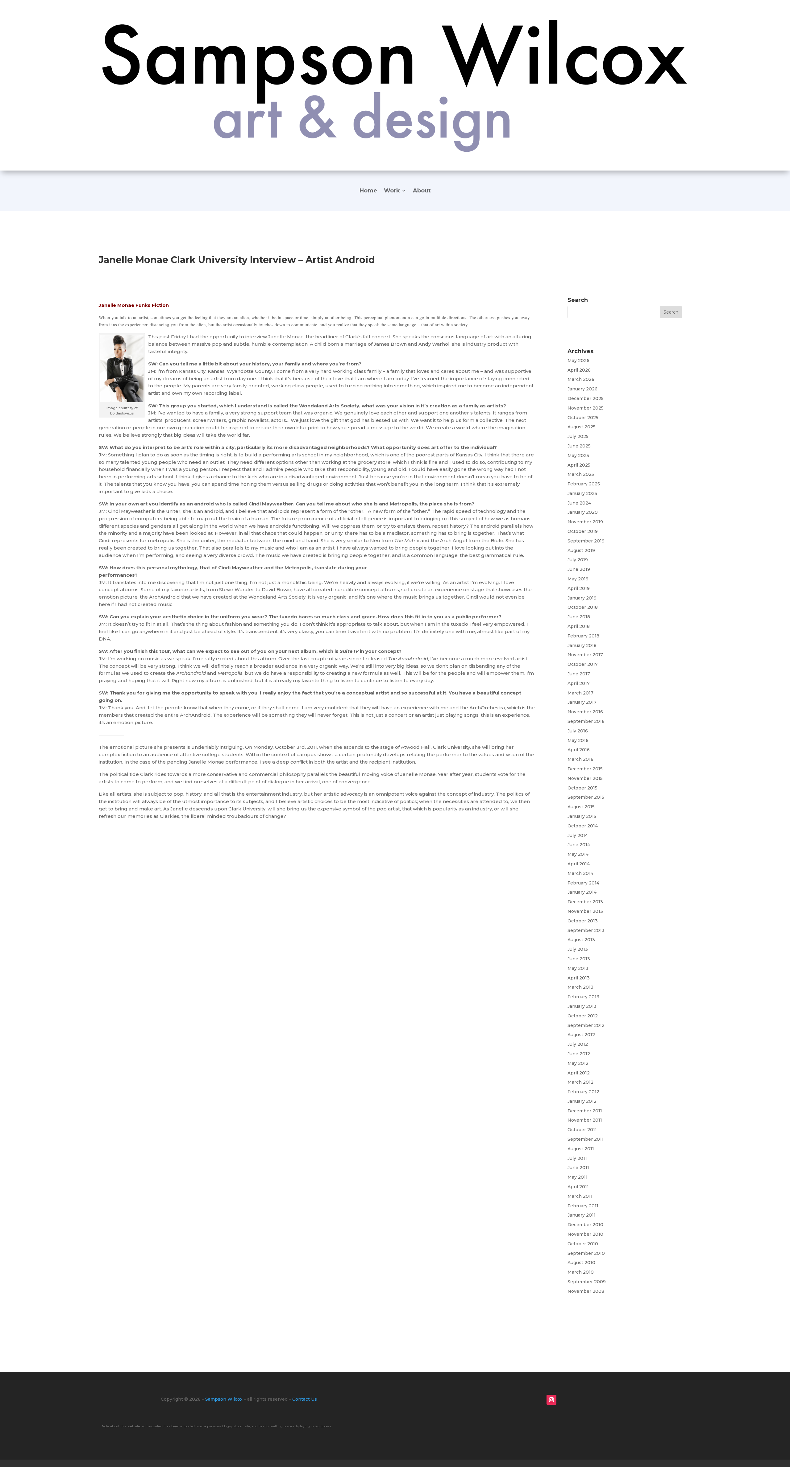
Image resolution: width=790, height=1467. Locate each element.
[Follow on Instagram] (551, 1400)
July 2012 (578, 1044)
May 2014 (578, 854)
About (422, 191)
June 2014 (579, 844)
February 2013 (583, 996)
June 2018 (579, 617)
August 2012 (581, 1034)
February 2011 (583, 1206)
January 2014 (582, 892)
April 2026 (579, 370)
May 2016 (578, 740)
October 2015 (582, 788)
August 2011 (581, 1149)
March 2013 (580, 987)
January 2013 (582, 1006)
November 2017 (585, 654)
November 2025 (586, 408)
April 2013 (579, 978)
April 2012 (579, 1073)
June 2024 (579, 503)
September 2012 (586, 1025)
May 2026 (578, 360)
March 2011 (580, 1196)
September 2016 (586, 721)
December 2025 (586, 398)
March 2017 (580, 693)
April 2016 (579, 749)
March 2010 (581, 1272)
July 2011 (577, 1158)
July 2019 (578, 559)
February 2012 (583, 1091)
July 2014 (578, 835)
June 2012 (579, 1054)
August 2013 (581, 939)
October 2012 (583, 1016)
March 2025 (581, 474)
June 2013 (579, 959)
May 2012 (578, 1063)
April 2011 (578, 1186)
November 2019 (585, 522)
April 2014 (579, 864)
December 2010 (585, 1224)
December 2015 (585, 769)
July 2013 (578, 949)
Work (392, 191)
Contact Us (304, 1399)
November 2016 (585, 712)
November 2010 (585, 1234)
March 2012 (580, 1082)
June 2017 (579, 674)
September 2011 (586, 1139)
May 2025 (578, 455)
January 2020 (583, 512)
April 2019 (579, 588)
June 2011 (578, 1167)
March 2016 (580, 759)
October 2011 (582, 1129)
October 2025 (583, 417)
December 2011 (585, 1111)
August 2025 (582, 427)
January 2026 (582, 389)
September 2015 (586, 797)
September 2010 (586, 1253)
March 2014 (580, 873)
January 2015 (582, 816)
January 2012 (582, 1101)
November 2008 (586, 1291)
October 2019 (583, 531)
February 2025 (584, 484)
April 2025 (579, 465)
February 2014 (583, 883)
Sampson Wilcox (224, 1399)
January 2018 (582, 645)
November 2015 (585, 778)
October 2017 (583, 664)
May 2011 (578, 1177)
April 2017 (579, 683)
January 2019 (582, 598)
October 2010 (583, 1244)
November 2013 (585, 911)
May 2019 (578, 579)
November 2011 (585, 1120)
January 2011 (582, 1215)
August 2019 (581, 550)
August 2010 (581, 1262)
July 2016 (578, 731)
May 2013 (578, 968)
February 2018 (583, 636)
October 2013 (583, 921)
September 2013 (586, 930)
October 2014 (583, 826)
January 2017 (582, 702)
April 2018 (579, 626)
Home (368, 191)
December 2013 (585, 902)
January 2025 (582, 493)
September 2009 (587, 1281)
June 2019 (579, 569)
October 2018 (583, 607)
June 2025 (579, 446)
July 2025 (578, 436)
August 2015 (581, 807)
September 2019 (586, 541)
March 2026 (581, 379)
